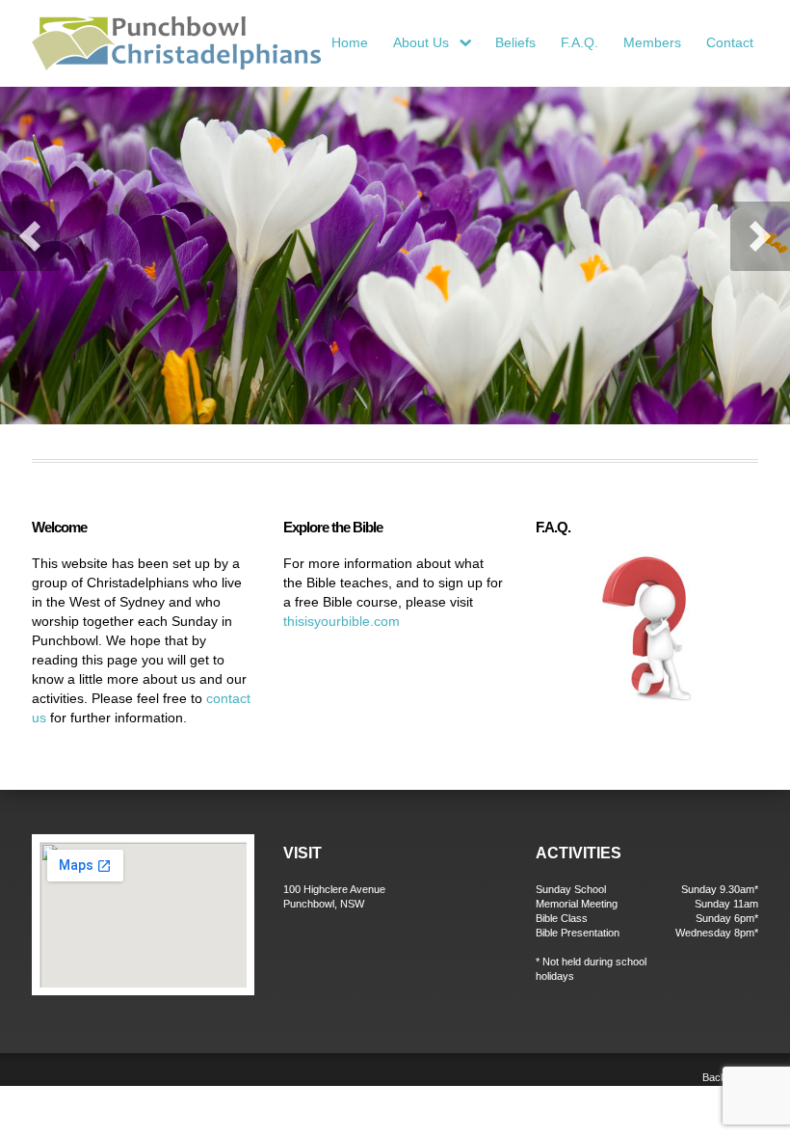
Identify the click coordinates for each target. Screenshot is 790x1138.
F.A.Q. (579, 42)
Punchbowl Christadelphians (176, 43)
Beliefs (515, 42)
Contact (729, 42)
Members (652, 42)
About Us (435, 44)
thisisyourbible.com (341, 621)
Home (349, 42)
